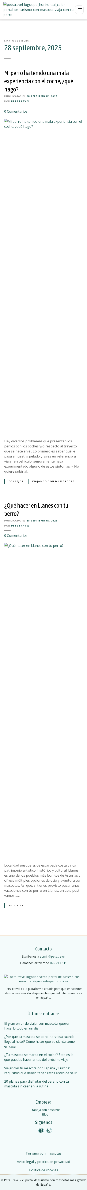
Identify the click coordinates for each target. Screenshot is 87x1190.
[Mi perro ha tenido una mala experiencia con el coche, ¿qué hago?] (43, 121)
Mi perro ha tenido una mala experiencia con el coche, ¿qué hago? (38, 81)
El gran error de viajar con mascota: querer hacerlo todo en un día (37, 1026)
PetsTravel (20, 101)
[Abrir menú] (79, 9)
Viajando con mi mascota (53, 481)
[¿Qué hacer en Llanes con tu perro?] (43, 545)
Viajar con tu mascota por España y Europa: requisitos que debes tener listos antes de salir (40, 1070)
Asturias (16, 905)
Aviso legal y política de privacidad (43, 1161)
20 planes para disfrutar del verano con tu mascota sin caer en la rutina (36, 1083)
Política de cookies (43, 1170)
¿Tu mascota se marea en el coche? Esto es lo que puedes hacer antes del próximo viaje (38, 1057)
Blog (45, 1114)
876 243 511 (58, 963)
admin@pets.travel (52, 956)
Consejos (16, 481)
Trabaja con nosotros (45, 1110)
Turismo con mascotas (43, 1153)
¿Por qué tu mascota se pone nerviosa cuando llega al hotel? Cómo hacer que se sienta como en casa (39, 1042)
